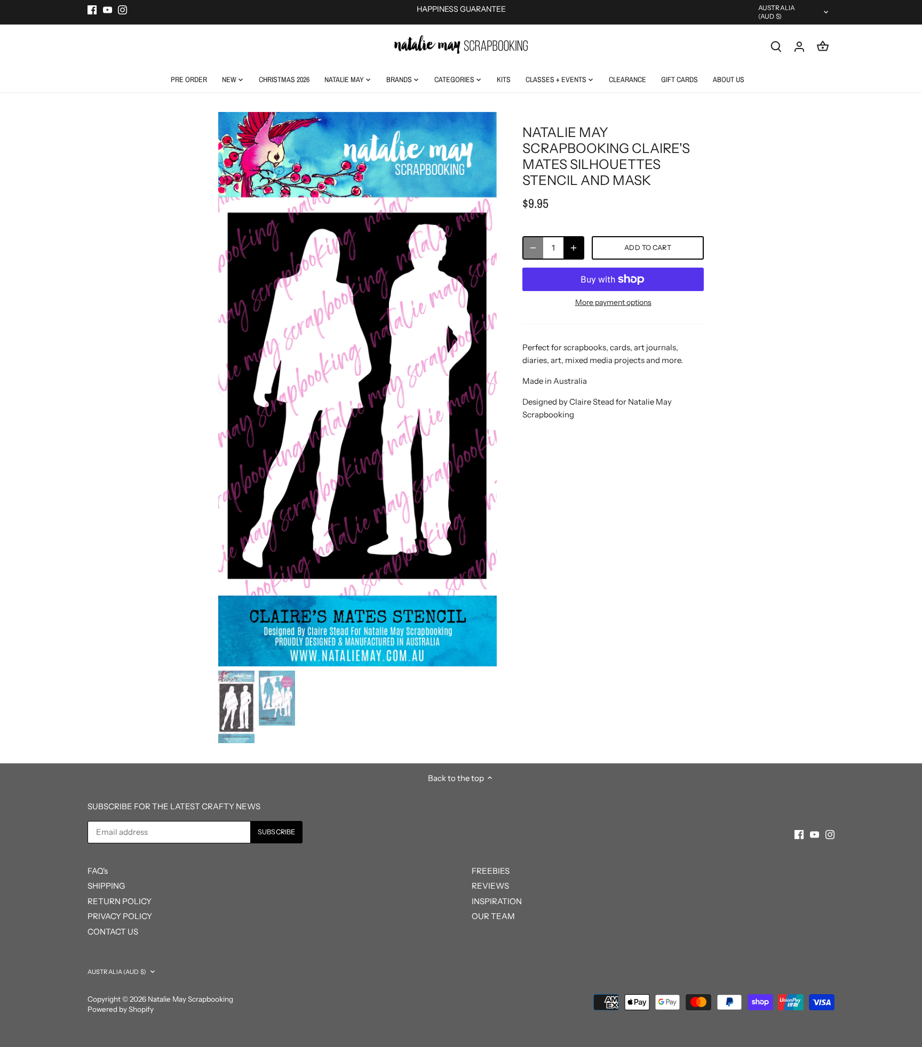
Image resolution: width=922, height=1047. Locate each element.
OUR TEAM (493, 916)
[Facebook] (92, 9)
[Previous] (234, 389)
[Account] (799, 46)
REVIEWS (490, 886)
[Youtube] (107, 9)
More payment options (613, 303)
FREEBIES (491, 871)
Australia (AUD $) (776, 12)
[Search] (776, 46)
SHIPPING (106, 886)
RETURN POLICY (120, 901)
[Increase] (573, 248)
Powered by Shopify (121, 1009)
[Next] (480, 389)
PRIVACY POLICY (120, 916)
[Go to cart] (822, 46)
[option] (357, 389)
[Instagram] (122, 9)
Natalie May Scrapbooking (190, 999)
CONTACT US (113, 932)
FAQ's (98, 871)
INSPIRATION (497, 901)
